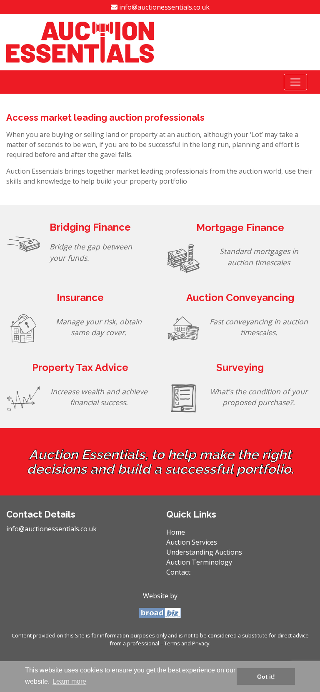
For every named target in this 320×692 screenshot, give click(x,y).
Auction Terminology (199, 562)
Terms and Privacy (186, 643)
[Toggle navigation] (295, 82)
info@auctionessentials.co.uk (164, 7)
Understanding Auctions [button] (204, 552)
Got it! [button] (266, 676)
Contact (178, 572)
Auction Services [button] (191, 542)
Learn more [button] (69, 681)
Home (189, 532)
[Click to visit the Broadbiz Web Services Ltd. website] (160, 612)
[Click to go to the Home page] (80, 41)
